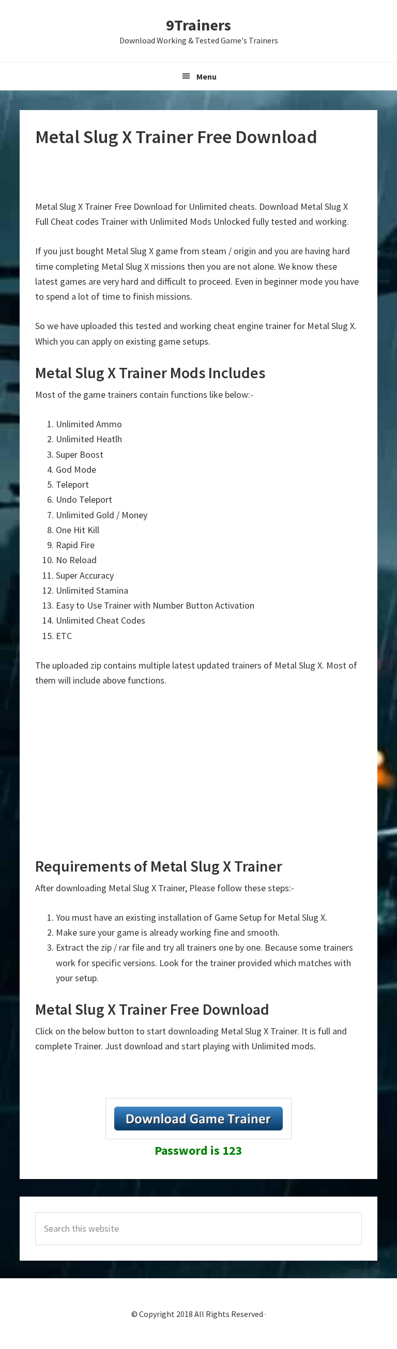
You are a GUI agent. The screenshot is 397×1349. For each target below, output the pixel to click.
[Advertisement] (198, 174)
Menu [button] (206, 76)
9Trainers (198, 25)
